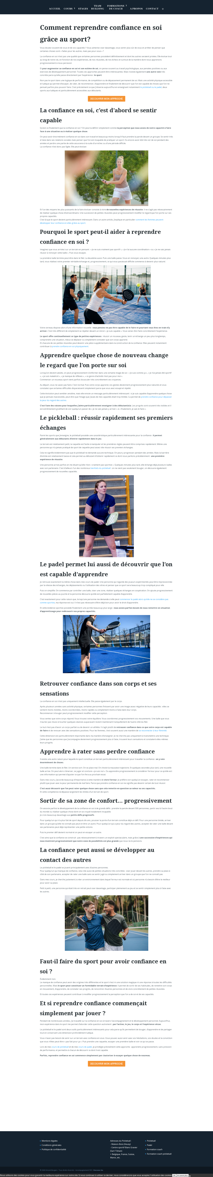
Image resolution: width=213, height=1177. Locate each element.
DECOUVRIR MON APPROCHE (106, 98)
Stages (83, 8)
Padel (149, 1145)
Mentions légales (50, 1140)
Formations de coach (115, 7)
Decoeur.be (98, 1170)
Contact (152, 8)
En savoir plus (182, 1175)
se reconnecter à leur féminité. (153, 730)
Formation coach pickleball (159, 1153)
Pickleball (151, 1140)
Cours (68, 8)
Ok (174, 1175)
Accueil (55, 8)
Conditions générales (51, 1145)
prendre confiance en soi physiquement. (70, 346)
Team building (97, 7)
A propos (136, 8)
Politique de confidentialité (54, 1149)
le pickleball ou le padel (151, 87)
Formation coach (154, 1149)
